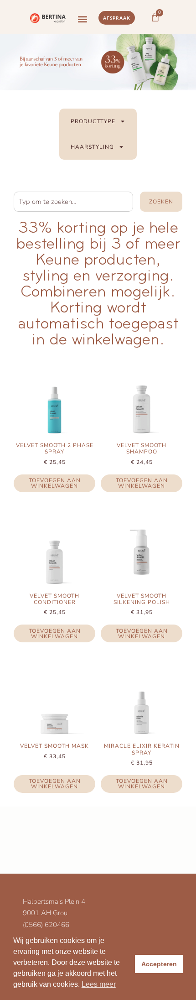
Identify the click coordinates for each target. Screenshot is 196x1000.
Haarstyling (92, 147)
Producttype (93, 121)
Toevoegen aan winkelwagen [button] (55, 483)
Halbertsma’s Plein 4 (54, 901)
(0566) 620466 (46, 924)
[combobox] (73, 202)
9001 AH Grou (45, 912)
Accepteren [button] (159, 964)
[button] (82, 19)
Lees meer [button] (99, 984)
